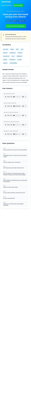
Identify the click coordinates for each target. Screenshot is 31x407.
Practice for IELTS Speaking (15, 26)
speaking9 (6, 2)
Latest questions (7, 5)
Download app (18, 5)
